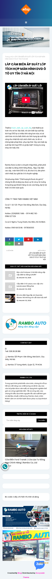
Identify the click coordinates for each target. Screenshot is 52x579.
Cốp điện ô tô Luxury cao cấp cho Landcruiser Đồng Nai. (30, 284)
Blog (20, 573)
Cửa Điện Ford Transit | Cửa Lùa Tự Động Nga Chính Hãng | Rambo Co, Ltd (25, 461)
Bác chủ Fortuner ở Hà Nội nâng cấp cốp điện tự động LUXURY (31, 273)
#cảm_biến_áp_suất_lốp (21, 128)
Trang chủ (9, 57)
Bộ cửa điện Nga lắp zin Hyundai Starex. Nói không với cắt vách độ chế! (32, 296)
